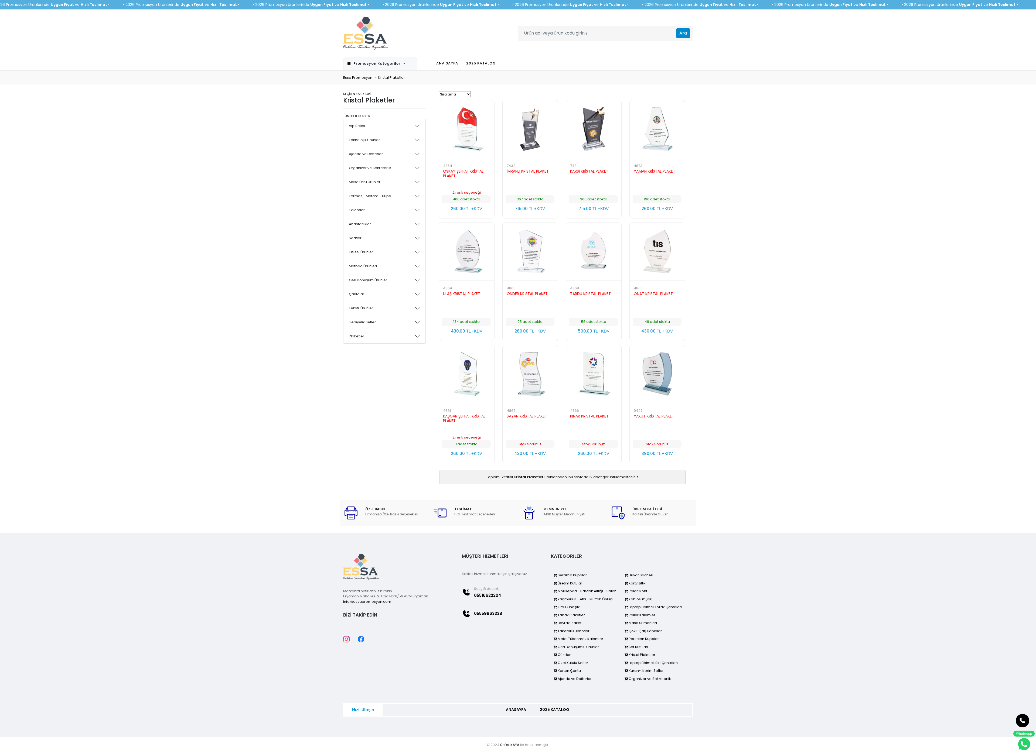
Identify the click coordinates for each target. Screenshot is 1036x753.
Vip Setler (357, 125)
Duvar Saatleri (640, 575)
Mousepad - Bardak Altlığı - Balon (586, 591)
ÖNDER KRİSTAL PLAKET (527, 293)
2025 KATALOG (481, 63)
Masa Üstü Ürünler (364, 181)
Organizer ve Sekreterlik (370, 167)
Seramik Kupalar (572, 575)
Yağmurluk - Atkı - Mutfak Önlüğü (586, 599)
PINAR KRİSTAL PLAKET (589, 416)
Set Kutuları (638, 646)
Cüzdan (564, 654)
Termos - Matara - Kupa (370, 195)
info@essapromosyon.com (367, 601)
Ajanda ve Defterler (366, 153)
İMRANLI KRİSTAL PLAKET (528, 171)
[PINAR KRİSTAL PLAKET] (593, 374)
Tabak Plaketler (571, 615)
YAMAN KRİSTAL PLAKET (654, 171)
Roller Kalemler (641, 615)
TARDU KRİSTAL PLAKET (590, 293)
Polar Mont (637, 591)
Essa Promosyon (357, 77)
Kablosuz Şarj (640, 599)
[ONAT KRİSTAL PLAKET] (657, 251)
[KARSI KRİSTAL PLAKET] (593, 129)
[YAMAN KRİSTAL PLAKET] (657, 129)
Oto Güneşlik (568, 607)
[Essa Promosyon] (365, 33)
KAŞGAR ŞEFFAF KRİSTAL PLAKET (464, 418)
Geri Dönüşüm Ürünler (368, 280)
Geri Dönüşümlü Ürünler (578, 646)
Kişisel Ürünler (361, 252)
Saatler (355, 238)
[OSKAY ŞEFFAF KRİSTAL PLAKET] (466, 129)
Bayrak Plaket (569, 622)
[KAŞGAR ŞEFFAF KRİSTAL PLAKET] (466, 374)
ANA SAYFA (447, 63)
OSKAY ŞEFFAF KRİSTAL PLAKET (463, 174)
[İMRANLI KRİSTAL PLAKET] (530, 129)
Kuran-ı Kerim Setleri (646, 670)
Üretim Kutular (569, 583)
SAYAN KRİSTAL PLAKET (527, 416)
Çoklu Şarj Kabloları (645, 631)
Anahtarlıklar (360, 224)
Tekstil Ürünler (361, 308)
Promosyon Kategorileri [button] (378, 63)
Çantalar (356, 294)
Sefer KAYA (509, 744)
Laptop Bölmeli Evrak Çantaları (655, 607)
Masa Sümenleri (642, 622)
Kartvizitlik (637, 583)
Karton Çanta (569, 670)
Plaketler (356, 336)
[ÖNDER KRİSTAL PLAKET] (530, 251)
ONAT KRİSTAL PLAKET (653, 293)
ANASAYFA (516, 709)
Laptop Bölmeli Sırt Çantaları (653, 662)
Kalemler (357, 210)
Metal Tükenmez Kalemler (580, 638)
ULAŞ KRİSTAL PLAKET (461, 293)
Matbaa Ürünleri (363, 266)
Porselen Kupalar (643, 638)
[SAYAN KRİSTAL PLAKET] (530, 374)
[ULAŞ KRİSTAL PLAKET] (466, 251)
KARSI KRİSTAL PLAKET (589, 171)
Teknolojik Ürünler (364, 139)
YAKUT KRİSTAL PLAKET (654, 416)
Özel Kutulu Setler (572, 662)
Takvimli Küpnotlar (573, 631)
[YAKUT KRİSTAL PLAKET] (657, 374)
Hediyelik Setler (362, 322)
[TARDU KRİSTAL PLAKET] (593, 251)
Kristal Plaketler (391, 77)
